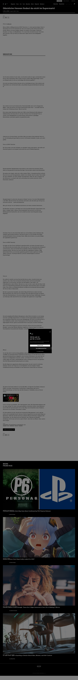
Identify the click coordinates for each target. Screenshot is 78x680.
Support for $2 (40, 345)
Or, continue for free (40, 351)
